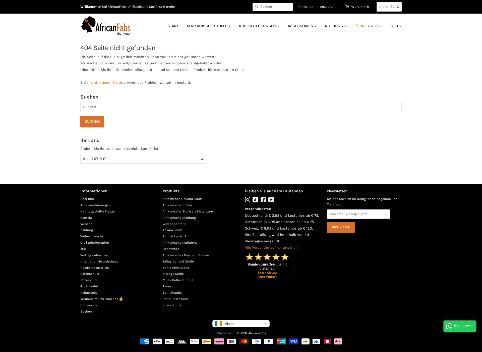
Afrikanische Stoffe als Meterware (188, 211)
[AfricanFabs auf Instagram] (247, 201)
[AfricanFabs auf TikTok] (255, 201)
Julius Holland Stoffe (178, 261)
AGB (83, 249)
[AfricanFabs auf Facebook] (263, 201)
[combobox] (273, 7)
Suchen (86, 311)
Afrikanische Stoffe (207, 25)
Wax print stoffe (174, 224)
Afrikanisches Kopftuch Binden (186, 255)
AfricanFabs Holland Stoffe (183, 199)
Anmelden (306, 7)
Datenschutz (89, 274)
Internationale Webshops (99, 261)
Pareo (167, 286)
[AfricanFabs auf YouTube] (271, 201)
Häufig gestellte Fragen (97, 211)
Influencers (89, 305)
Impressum (89, 280)
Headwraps (171, 249)
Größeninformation (94, 242)
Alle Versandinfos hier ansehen (271, 247)
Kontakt (86, 217)
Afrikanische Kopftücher (181, 242)
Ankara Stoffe (173, 230)
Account (326, 7)
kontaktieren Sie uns (107, 82)
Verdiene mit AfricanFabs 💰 (101, 299)
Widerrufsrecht (91, 236)
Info (394, 25)
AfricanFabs (257, 333)
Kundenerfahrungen (95, 205)
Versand (86, 224)
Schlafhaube (172, 292)
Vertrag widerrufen (94, 255)
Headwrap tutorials (94, 268)
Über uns (87, 199)
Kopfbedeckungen (258, 25)
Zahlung (86, 230)
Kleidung (334, 25)
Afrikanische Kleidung (179, 217)
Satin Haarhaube (175, 299)
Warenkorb (360, 7)
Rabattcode (89, 292)
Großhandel (89, 286)
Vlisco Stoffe (172, 305)
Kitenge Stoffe (173, 274)
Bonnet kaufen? (174, 236)
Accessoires (301, 25)
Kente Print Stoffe (176, 268)
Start (172, 25)
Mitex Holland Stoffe (178, 280)
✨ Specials (367, 25)
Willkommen (90, 7)
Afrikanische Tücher (177, 205)
